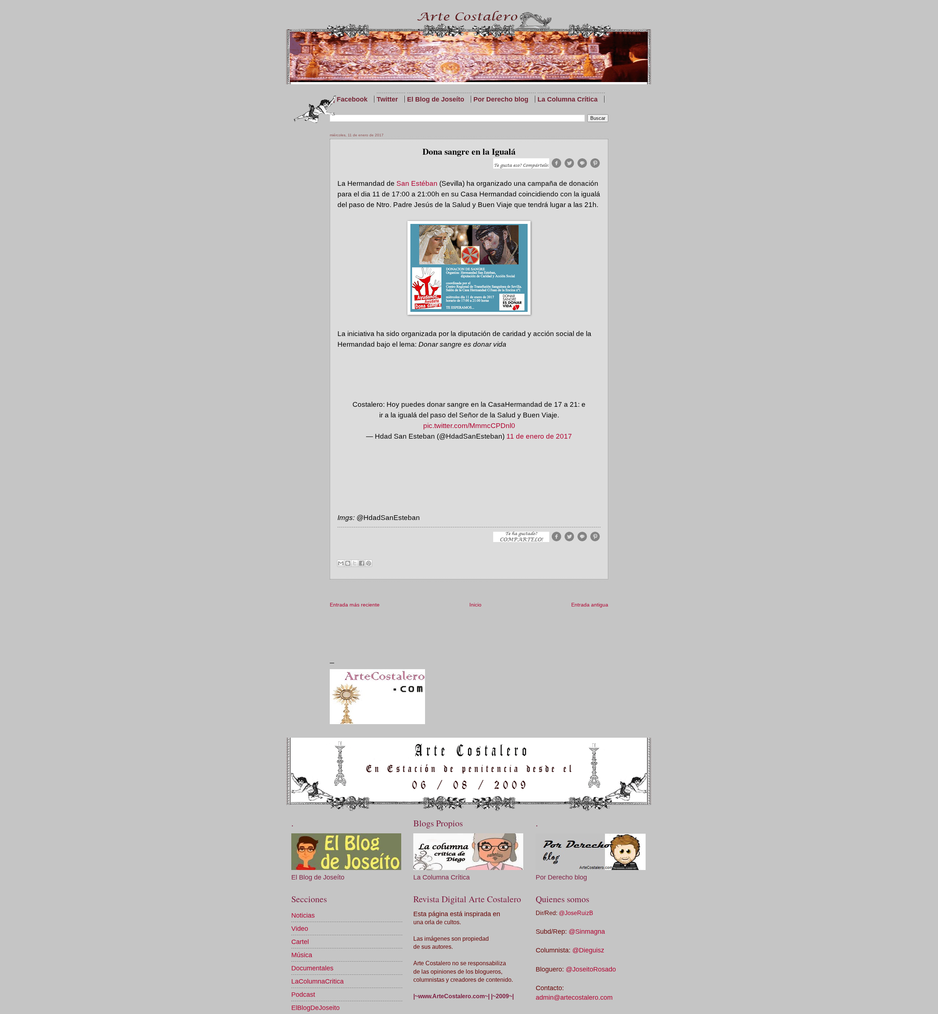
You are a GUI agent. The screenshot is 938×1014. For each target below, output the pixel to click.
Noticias (303, 915)
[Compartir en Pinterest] (368, 563)
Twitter (387, 99)
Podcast (303, 994)
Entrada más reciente (355, 605)
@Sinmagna (587, 931)
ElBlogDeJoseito (315, 1007)
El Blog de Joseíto (435, 99)
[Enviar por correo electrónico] (340, 563)
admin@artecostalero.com (574, 997)
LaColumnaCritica (317, 981)
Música (301, 955)
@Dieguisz (588, 950)
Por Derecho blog (500, 99)
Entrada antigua (589, 605)
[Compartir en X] (354, 563)
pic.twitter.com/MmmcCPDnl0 (469, 425)
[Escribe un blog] (347, 563)
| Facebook (350, 99)
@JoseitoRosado (591, 969)
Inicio (475, 605)
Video (299, 928)
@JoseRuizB (576, 913)
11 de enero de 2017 (539, 436)
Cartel (300, 941)
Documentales (312, 968)
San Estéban (416, 183)
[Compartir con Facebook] (361, 563)
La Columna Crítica (568, 99)
